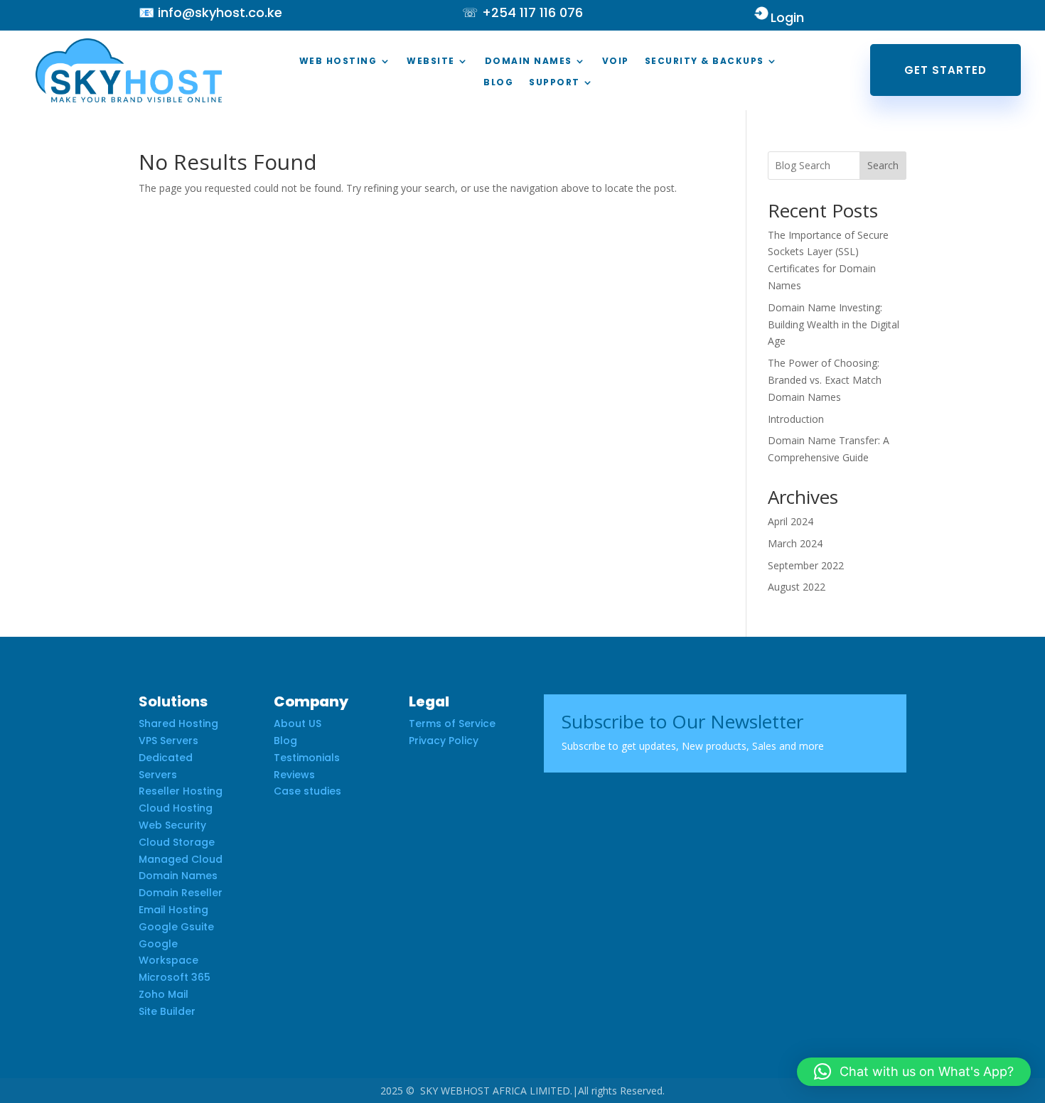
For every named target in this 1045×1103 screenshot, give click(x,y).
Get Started (945, 70)
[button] (914, 1072)
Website (431, 61)
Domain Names (528, 61)
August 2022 (796, 586)
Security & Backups (704, 61)
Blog (498, 82)
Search (883, 165)
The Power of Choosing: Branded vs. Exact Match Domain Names (824, 380)
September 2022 (806, 565)
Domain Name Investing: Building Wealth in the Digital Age (833, 324)
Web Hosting (338, 61)
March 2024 (795, 543)
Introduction (796, 419)
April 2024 (790, 521)
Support (554, 82)
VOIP (615, 61)
